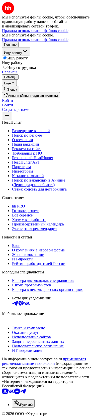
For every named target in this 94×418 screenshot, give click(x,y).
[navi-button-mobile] (7, 116)
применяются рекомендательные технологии (44, 361)
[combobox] (23, 403)
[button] (7, 100)
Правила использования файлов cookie (35, 39)
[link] (10, 89)
